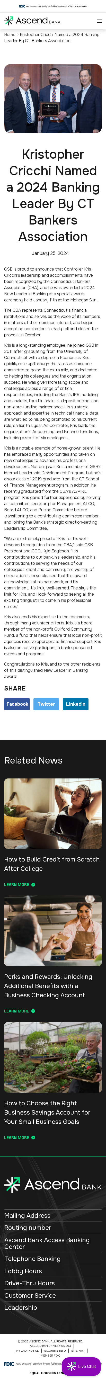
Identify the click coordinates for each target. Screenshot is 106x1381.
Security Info (55, 1350)
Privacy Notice (27, 1350)
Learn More (16, 884)
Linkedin (75, 704)
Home (9, 34)
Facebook (17, 704)
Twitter (46, 704)
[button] (81, 1366)
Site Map (78, 1350)
